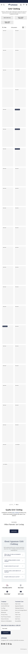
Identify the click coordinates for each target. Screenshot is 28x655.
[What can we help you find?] (4, 4)
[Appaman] (12, 5)
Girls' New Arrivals (7, 22)
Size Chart (17, 612)
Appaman (25, 649)
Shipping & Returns (19, 608)
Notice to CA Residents (6, 621)
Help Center (18, 603)
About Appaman (4, 603)
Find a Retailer (4, 610)
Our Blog (3, 608)
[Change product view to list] (25, 27)
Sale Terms (17, 618)
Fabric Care (17, 614)
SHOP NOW (14, 531)
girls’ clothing (16, 512)
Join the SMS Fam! (5, 606)
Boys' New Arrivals (20, 18)
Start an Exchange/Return (21, 610)
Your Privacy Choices (6, 616)
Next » (17, 504)
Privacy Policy (4, 614)
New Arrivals (7, 17)
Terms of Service (5, 618)
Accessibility (18, 621)
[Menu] (1, 4)
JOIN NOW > (6, 632)
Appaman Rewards (19, 606)
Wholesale (3, 612)
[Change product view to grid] (23, 27)
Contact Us (17, 616)
